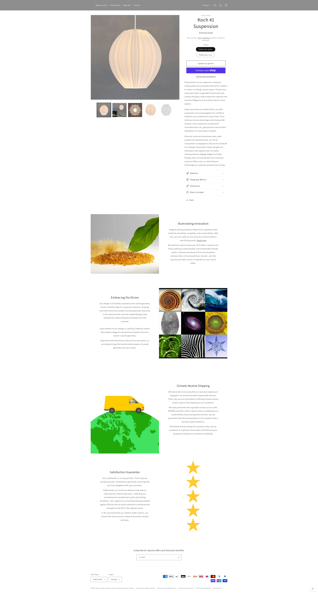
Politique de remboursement (146, 588)
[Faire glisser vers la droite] (176, 110)
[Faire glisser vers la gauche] (93, 110)
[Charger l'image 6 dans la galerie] (166, 110)
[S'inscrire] (178, 557)
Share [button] (191, 200)
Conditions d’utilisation (186, 588)
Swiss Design (100, 588)
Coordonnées (217, 588)
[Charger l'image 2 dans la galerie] (119, 110)
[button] (215, 5)
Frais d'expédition (204, 38)
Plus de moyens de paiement (206, 76)
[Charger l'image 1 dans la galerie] (104, 110)
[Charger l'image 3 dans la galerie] (135, 110)
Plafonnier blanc (206, 49)
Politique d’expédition (203, 588)
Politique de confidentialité (167, 588)
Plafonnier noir (205, 55)
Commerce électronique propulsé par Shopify (119, 588)
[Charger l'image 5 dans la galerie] (150, 110)
